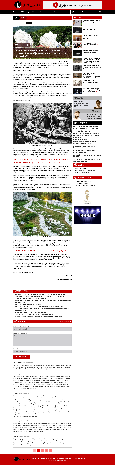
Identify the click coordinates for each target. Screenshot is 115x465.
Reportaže (57, 12)
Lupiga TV (30, 12)
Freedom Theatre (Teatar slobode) (85, 185)
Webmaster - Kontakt (48, 459)
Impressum (35, 459)
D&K (22, 12)
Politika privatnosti (79, 459)
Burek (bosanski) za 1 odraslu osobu (85, 170)
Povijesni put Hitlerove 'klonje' (83, 181)
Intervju (66, 12)
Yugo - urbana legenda (81, 183)
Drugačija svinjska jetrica (82, 172)
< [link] (34, 451)
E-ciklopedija (82, 177)
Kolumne (48, 12)
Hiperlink (39, 12)
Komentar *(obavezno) (20, 333)
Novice (15, 12)
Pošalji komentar (21, 356)
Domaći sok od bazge (81, 168)
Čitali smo (75, 12)
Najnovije (78, 17)
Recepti (79, 165)
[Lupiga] (27, 4)
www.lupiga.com (61, 460)
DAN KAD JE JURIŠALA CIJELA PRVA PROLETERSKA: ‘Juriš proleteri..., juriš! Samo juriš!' (41, 159)
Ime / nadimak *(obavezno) (21, 326)
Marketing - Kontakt (64, 459)
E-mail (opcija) (17, 349)
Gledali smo (86, 12)
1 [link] (38, 451)
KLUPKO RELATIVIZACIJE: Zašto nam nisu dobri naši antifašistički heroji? (36, 163)
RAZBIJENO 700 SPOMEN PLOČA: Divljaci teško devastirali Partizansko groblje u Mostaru (41, 251)
